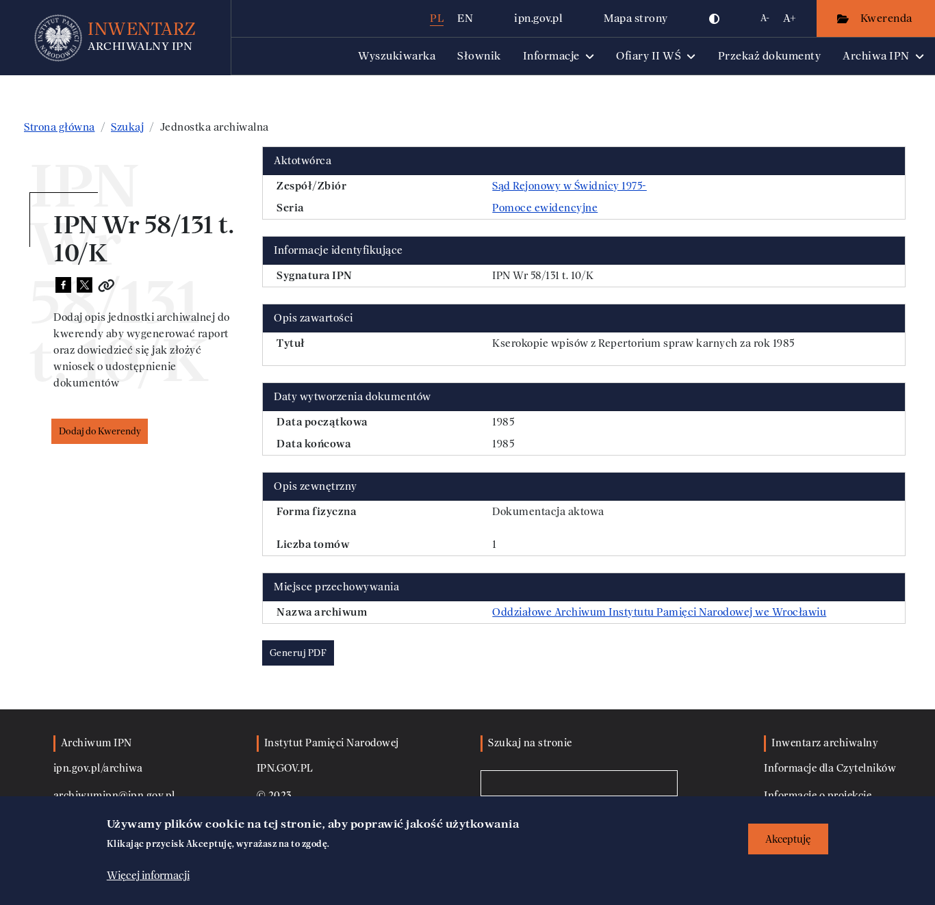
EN (465, 18)
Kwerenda (887, 18)
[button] (715, 18)
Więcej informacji (148, 875)
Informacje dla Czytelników (830, 768)
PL (437, 18)
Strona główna (59, 127)
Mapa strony (636, 18)
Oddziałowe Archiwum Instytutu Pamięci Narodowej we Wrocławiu (659, 612)
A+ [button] (789, 18)
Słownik (479, 56)
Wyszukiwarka (396, 56)
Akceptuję (788, 839)
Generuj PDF (298, 652)
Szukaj (127, 127)
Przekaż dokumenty (769, 56)
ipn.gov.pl (538, 18)
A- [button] (764, 18)
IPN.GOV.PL (285, 768)
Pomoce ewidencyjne (545, 207)
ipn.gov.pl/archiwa (98, 768)
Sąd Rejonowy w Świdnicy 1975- (569, 186)
